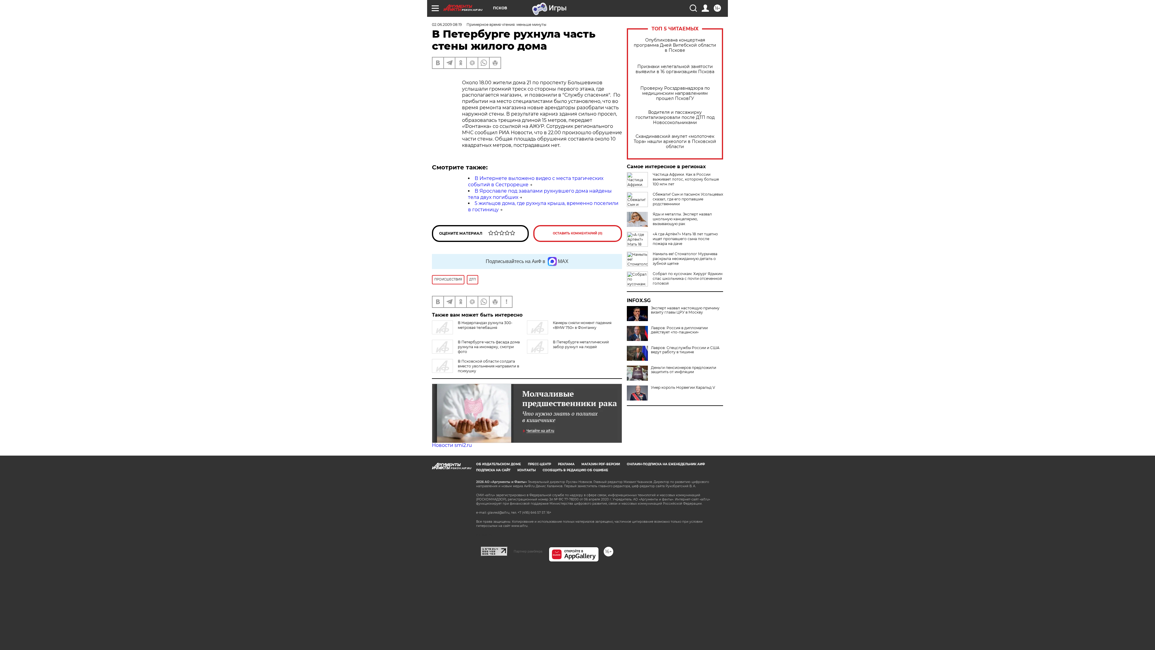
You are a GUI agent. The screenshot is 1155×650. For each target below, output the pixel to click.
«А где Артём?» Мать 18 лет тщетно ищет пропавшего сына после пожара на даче (685, 239)
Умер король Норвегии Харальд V (683, 387)
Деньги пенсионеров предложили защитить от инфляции (683, 370)
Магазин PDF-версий (600, 464)
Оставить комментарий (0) (577, 233)
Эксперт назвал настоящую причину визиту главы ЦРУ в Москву (685, 310)
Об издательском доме (498, 464)
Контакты (526, 470)
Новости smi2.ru (452, 445)
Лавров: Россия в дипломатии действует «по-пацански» (679, 330)
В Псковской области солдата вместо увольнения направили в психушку (488, 366)
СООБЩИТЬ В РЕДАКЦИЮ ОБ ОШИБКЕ (575, 470)
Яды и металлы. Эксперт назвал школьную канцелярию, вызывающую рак (682, 219)
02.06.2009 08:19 (447, 24)
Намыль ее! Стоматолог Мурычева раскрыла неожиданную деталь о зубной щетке (685, 259)
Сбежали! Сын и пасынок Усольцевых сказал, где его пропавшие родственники (688, 199)
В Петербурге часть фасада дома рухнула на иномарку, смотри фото (489, 347)
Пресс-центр (539, 464)
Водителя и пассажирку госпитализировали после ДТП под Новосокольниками (675, 117)
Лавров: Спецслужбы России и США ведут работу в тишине (685, 350)
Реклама (566, 464)
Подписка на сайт (493, 470)
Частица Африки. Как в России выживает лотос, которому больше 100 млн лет (686, 179)
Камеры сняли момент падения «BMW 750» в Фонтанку (582, 325)
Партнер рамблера (528, 551)
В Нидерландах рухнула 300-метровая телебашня (485, 325)
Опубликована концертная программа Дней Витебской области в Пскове (675, 45)
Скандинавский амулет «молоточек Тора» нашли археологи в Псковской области (675, 141)
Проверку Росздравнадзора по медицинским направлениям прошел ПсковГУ (675, 93)
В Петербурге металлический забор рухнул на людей (581, 344)
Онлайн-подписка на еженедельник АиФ (666, 464)
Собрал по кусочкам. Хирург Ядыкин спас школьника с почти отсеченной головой (687, 278)
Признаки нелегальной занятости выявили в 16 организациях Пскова (675, 69)
